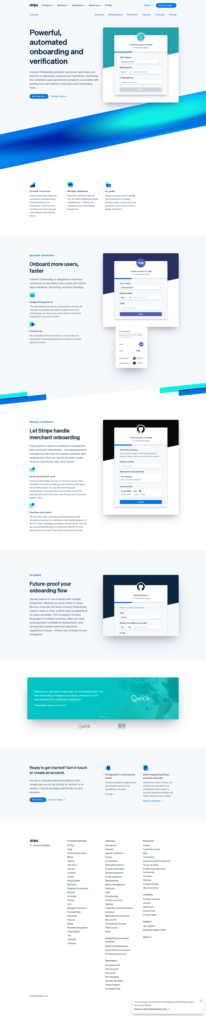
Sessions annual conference (156, 860)
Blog (145, 853)
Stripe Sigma (73, 931)
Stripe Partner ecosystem (117, 950)
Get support (149, 925)
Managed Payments (77, 908)
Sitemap (147, 880)
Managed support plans (154, 929)
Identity (71, 892)
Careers (147, 902)
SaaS (107, 892)
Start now (37, 799)
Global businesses (114, 872)
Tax (69, 935)
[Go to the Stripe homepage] (33, 841)
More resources (150, 887)
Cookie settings (151, 883)
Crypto (70, 876)
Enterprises (110, 845)
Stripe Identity (45, 526)
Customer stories (151, 849)
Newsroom (148, 906)
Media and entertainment (117, 915)
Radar (70, 923)
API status (110, 972)
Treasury (71, 943)
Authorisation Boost (77, 853)
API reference (112, 969)
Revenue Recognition (77, 927)
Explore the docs (151, 800)
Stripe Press (149, 910)
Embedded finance (114, 864)
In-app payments (113, 876)
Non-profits (111, 919)
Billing (70, 857)
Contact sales (165, 5)
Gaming (109, 904)
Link (69, 904)
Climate (71, 868)
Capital (70, 860)
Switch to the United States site (150, 1009)
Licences (147, 876)
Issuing (70, 900)
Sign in (147, 5)
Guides (146, 845)
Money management (115, 884)
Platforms (132, 14)
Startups (109, 849)
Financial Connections (77, 888)
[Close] (200, 1001)
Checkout (72, 864)
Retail (108, 931)
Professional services (115, 923)
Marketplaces (115, 14)
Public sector (111, 927)
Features (160, 14)
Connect (34, 14)
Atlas (69, 849)
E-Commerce (111, 860)
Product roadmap (151, 899)
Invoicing (71, 896)
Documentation (112, 965)
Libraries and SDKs (114, 980)
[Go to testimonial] (101, 717)
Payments (72, 915)
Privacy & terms (150, 864)
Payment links (74, 911)
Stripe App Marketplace (116, 946)
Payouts (146, 14)
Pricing (108, 5)
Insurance (110, 911)
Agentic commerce (114, 853)
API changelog (112, 976)
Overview (99, 14)
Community (148, 857)
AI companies (111, 896)
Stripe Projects (112, 984)
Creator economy (113, 900)
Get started (38, 96)
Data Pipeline (73, 880)
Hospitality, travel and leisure (119, 908)
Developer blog (112, 988)
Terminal (71, 939)
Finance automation (114, 868)
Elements (72, 884)
